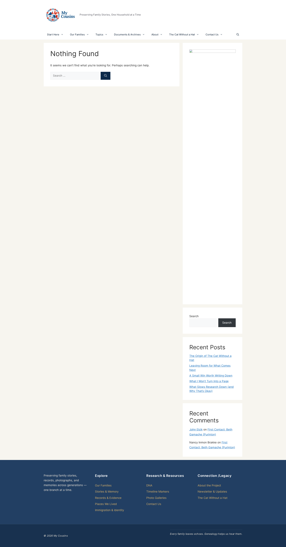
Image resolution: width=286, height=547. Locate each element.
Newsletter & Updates (212, 491)
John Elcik (196, 429)
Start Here (53, 34)
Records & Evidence (108, 498)
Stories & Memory (107, 491)
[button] (237, 35)
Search (194, 316)
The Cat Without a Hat (182, 34)
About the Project (209, 485)
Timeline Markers (157, 491)
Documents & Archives (127, 34)
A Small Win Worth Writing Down (210, 375)
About (154, 34)
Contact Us (212, 34)
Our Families (77, 34)
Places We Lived (106, 504)
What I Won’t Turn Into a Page (209, 381)
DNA (149, 485)
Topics (99, 34)
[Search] (105, 76)
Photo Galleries (156, 498)
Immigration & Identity (109, 510)
